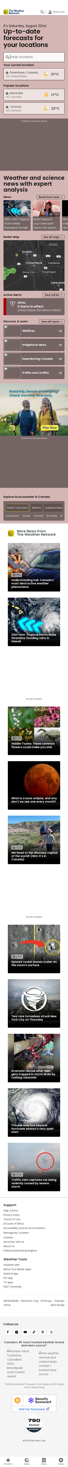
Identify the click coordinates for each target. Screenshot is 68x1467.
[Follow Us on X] (51, 1332)
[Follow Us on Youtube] (25, 1332)
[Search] (42, 12)
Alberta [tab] (36, 507)
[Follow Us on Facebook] (7, 1332)
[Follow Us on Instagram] (16, 1332)
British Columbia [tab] (17, 507)
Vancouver (12, 516)
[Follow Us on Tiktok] (34, 1332)
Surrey (26, 516)
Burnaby (52, 516)
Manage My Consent (16, 1232)
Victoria (38, 516)
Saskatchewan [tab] (55, 507)
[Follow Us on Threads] (42, 1332)
